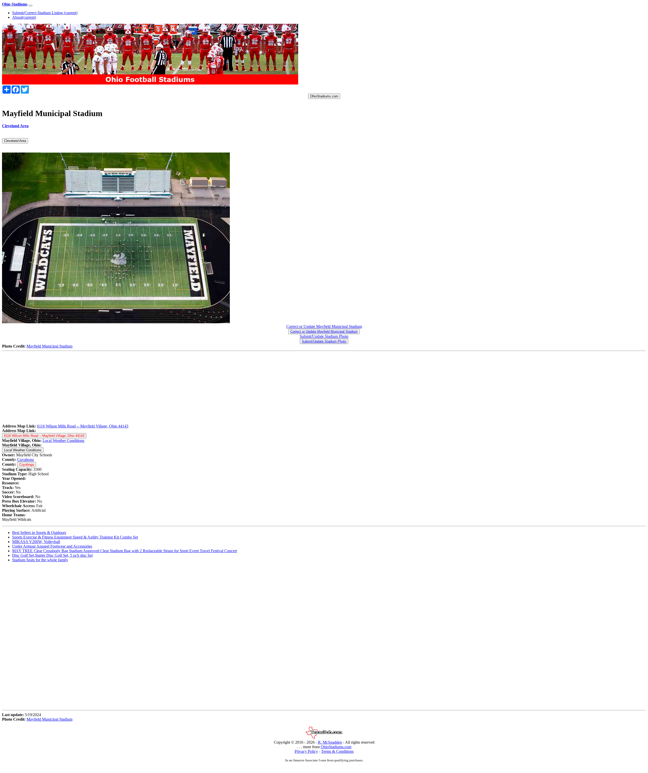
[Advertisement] (154, 388)
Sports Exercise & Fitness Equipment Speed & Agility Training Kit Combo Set (75, 537)
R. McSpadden (330, 742)
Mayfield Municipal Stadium (49, 346)
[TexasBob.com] (324, 738)
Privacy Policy (306, 751)
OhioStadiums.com (324, 96)
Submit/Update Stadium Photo (324, 336)
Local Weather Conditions (63, 440)
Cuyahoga (25, 459)
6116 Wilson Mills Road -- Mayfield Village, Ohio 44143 (82, 426)
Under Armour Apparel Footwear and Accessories (52, 546)
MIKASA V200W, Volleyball (36, 542)
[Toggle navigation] (30, 5)
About (24, 17)
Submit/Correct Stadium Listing (44, 13)
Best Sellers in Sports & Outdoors (39, 532)
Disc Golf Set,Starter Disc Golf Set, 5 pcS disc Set (52, 555)
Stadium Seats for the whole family (40, 560)
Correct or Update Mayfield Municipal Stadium (324, 326)
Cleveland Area (15, 141)
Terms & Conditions (337, 751)
